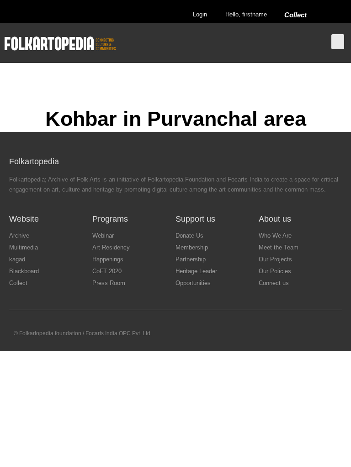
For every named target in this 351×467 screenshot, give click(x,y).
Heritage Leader (196, 271)
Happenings (107, 259)
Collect (295, 15)
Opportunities (193, 283)
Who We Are (275, 235)
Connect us (274, 283)
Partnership (191, 259)
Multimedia (23, 247)
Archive (19, 235)
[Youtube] (316, 334)
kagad (17, 259)
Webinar (103, 235)
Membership (192, 247)
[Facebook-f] (280, 334)
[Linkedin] (333, 334)
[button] (337, 41)
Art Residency (111, 247)
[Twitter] (262, 334)
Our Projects (275, 259)
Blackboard (24, 271)
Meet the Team (278, 247)
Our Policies (275, 271)
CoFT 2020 (107, 271)
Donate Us (189, 235)
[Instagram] (298, 334)
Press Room (108, 283)
